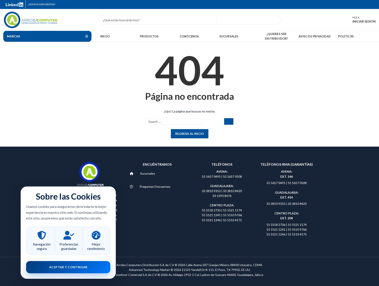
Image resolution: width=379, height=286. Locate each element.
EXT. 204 (286, 218)
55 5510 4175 (232, 220)
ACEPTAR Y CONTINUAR (68, 267)
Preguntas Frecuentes (154, 186)
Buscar (228, 121)
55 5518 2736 (211, 210)
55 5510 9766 (232, 215)
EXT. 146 (286, 176)
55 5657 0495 (211, 176)
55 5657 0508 (232, 176)
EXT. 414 (286, 197)
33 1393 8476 (222, 196)
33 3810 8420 (232, 191)
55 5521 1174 (232, 210)
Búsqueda (275, 20)
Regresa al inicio (189, 133)
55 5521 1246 (211, 220)
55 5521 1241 (211, 215)
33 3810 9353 (211, 191)
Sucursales (147, 173)
